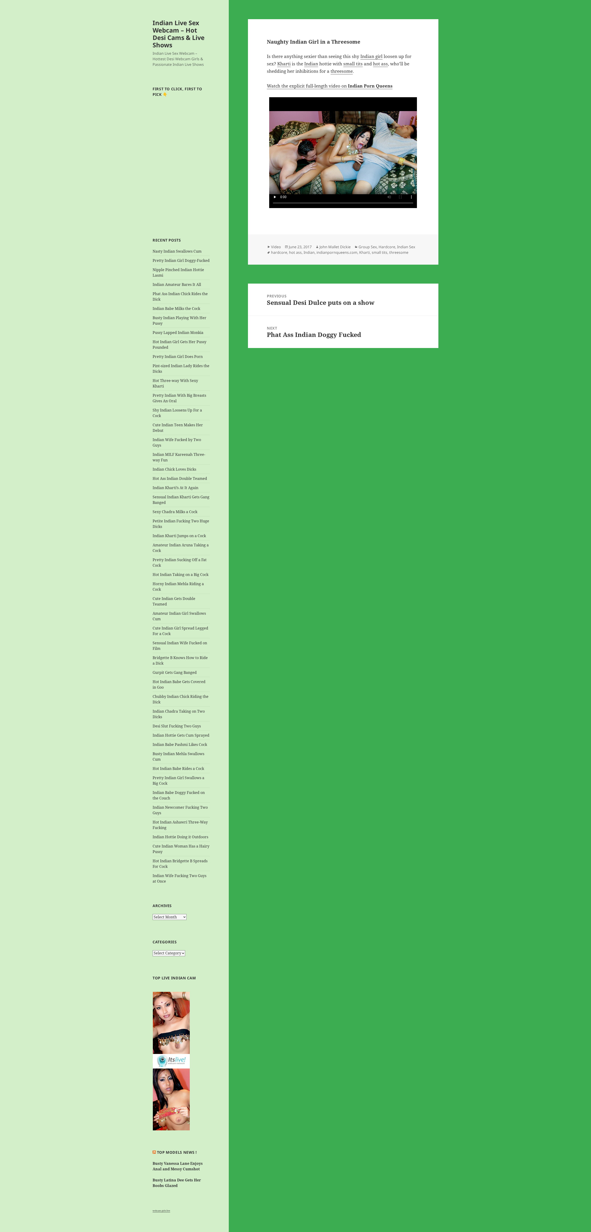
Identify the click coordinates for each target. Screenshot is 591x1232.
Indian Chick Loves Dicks (174, 469)
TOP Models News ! (177, 1152)
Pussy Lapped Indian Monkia (178, 332)
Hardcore (387, 246)
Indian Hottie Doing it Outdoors (180, 836)
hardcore (279, 252)
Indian (311, 64)
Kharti (284, 64)
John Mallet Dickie (335, 246)
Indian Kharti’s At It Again (175, 487)
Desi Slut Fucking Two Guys (177, 726)
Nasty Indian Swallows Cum (177, 251)
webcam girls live (161, 1210)
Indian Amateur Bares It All (177, 284)
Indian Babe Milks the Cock (176, 308)
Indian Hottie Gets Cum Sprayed (181, 735)
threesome (342, 71)
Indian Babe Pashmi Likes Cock (180, 744)
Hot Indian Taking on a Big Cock (180, 574)
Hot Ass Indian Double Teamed (180, 478)
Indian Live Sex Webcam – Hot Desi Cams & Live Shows (179, 33)
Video (276, 246)
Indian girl (371, 56)
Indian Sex (406, 246)
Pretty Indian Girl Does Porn (178, 356)
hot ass (380, 64)
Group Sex (368, 246)
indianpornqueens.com (337, 252)
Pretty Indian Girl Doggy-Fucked (181, 260)
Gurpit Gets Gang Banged (175, 672)
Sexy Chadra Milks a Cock (175, 511)
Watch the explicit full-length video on (329, 86)
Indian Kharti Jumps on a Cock (179, 535)
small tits (353, 64)
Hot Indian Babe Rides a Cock (178, 768)
